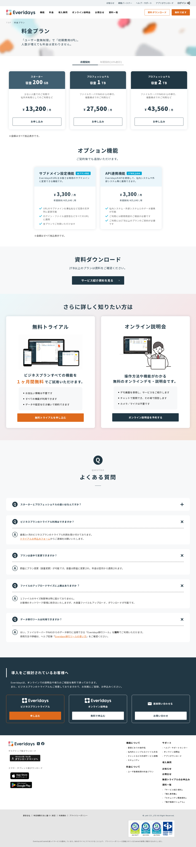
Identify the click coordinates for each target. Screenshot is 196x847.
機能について (133, 742)
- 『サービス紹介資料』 (173, 789)
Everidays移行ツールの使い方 (70, 636)
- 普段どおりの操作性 (136, 747)
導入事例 (167, 762)
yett (147, 815)
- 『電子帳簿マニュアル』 (174, 802)
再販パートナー (125, 3)
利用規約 (62, 815)
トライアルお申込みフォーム (35, 538)
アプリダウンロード (165, 3)
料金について (133, 766)
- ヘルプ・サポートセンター (175, 747)
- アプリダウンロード (172, 756)
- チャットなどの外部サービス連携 (142, 756)
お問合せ (167, 774)
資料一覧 (167, 784)
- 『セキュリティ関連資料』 (175, 798)
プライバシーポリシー (78, 815)
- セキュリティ (133, 760)
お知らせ (110, 3)
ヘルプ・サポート (144, 3)
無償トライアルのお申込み (176, 779)
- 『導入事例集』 (170, 794)
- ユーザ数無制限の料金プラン (140, 771)
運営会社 (26, 815)
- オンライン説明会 (171, 752)
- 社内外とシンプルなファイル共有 (142, 752)
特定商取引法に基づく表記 (45, 815)
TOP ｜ (10, 22)
